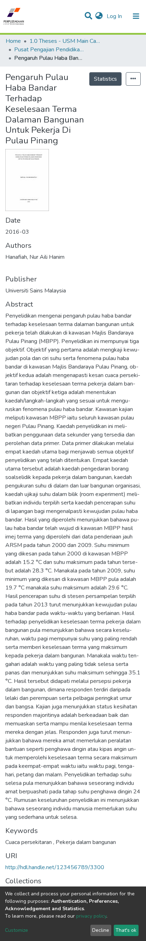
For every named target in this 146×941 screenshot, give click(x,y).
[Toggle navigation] (136, 16)
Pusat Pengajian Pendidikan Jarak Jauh (49, 49)
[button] (99, 16)
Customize (16, 930)
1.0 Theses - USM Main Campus (64, 41)
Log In (115, 16)
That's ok (126, 930)
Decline (100, 930)
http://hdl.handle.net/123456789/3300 (54, 867)
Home (13, 41)
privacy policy (91, 916)
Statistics (105, 79)
